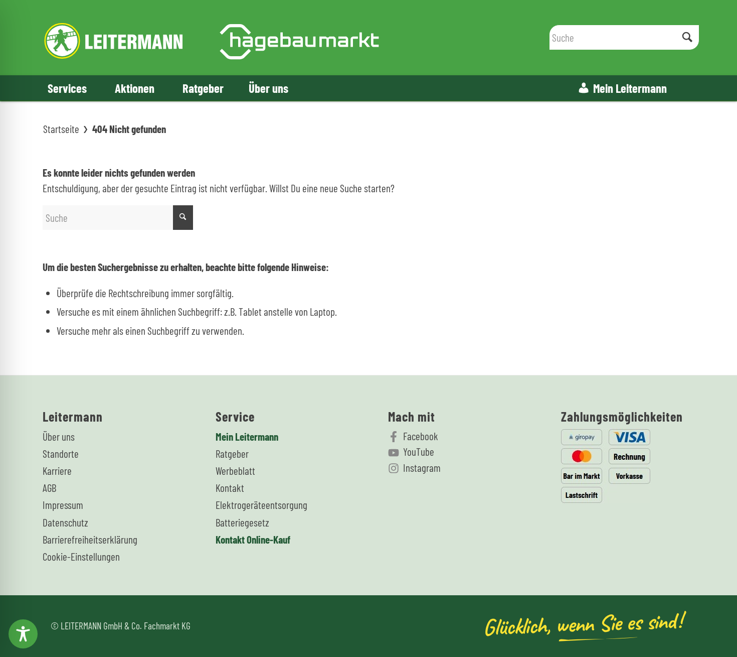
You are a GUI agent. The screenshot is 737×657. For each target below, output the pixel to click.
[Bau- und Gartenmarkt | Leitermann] (212, 37)
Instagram (422, 467)
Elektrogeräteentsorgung (261, 504)
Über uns (268, 87)
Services (67, 87)
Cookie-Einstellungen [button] (81, 556)
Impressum (63, 504)
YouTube (418, 451)
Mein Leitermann (630, 87)
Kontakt (230, 487)
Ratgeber (203, 87)
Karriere (57, 470)
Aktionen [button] (134, 87)
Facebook (420, 436)
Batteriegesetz (242, 522)
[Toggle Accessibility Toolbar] (23, 633)
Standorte (61, 453)
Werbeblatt (235, 470)
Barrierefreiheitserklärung (90, 539)
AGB (49, 487)
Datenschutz (65, 522)
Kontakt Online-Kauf (253, 539)
